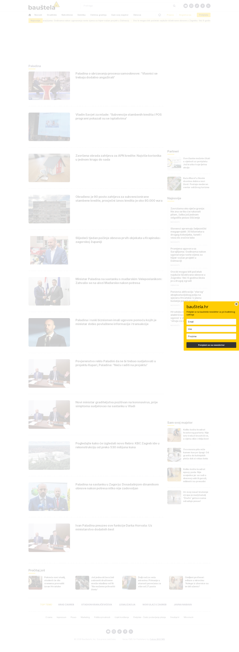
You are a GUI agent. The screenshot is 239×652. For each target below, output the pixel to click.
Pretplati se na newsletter (211, 345)
